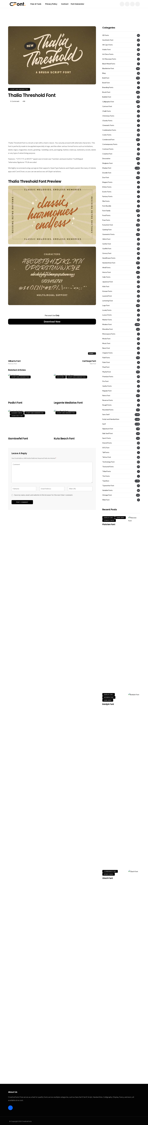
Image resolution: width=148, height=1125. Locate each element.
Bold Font (105, 78)
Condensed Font (108, 139)
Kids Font (105, 286)
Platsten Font (108, 524)
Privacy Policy (51, 4)
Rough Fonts (107, 405)
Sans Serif (105, 414)
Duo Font (60, 377)
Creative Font (107, 154)
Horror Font (106, 272)
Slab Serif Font (107, 433)
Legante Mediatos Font (68, 403)
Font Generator (77, 4)
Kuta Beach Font (64, 438)
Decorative (106, 158)
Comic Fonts (106, 135)
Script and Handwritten (19, 89)
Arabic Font (106, 49)
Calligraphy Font (108, 102)
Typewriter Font (108, 485)
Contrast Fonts (107, 149)
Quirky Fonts (107, 386)
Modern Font (107, 324)
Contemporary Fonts (109, 144)
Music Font (106, 343)
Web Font (105, 500)
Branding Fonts (107, 87)
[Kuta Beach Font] (75, 422)
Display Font (106, 168)
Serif (104, 424)
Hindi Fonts (106, 267)
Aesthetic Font (107, 40)
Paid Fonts (106, 358)
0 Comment (14, 101)
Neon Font (106, 348)
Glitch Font (106, 239)
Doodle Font (106, 173)
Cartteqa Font (89, 362)
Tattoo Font (106, 457)
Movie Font (106, 339)
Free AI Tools (35, 4)
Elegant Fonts (17, 413)
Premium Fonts (107, 376)
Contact (64, 4)
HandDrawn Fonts (108, 258)
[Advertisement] (74, 13)
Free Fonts (106, 220)
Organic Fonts (107, 353)
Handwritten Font (108, 263)
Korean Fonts (107, 291)
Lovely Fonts (106, 310)
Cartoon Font (107, 106)
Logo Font (106, 305)
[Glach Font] (134, 956)
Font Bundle (106, 206)
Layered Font (107, 296)
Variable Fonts (107, 490)
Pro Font (105, 381)
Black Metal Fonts (108, 64)
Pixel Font (105, 367)
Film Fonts (106, 201)
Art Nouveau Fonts (109, 59)
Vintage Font (107, 495)
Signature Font (17, 416)
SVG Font (105, 448)
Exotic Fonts (106, 192)
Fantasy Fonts (107, 196)
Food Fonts (106, 215)
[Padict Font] (29, 386)
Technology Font (108, 462)
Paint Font (106, 362)
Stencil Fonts (107, 443)
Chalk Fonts (106, 111)
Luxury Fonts (107, 315)
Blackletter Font (108, 68)
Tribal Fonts (106, 471)
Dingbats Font (107, 163)
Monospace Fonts (108, 334)
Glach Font (107, 878)
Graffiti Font (106, 248)
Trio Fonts (106, 476)
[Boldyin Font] (134, 779)
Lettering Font (107, 301)
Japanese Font (107, 282)
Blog (104, 73)
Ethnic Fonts (106, 187)
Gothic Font (106, 244)
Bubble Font (106, 97)
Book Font (106, 83)
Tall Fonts (105, 452)
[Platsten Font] (134, 603)
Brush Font (106, 92)
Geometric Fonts (108, 234)
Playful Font (106, 372)
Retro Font (106, 395)
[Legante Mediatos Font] (75, 386)
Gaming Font (107, 230)
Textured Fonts (108, 467)
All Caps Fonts (107, 45)
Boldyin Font (108, 704)
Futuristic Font (107, 225)
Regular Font (107, 391)
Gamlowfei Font (18, 438)
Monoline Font (107, 329)
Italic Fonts (106, 277)
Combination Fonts (109, 130)
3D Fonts (105, 35)
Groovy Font (106, 253)
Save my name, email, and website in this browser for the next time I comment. (43, 495)
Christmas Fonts (108, 116)
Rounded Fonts (107, 410)
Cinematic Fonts (108, 125)
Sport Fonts (106, 438)
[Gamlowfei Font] (29, 422)
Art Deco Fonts (107, 54)
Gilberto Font (14, 362)
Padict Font (15, 403)
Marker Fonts (107, 320)
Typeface (105, 481)
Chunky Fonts (107, 121)
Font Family (106, 211)
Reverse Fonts (107, 400)
